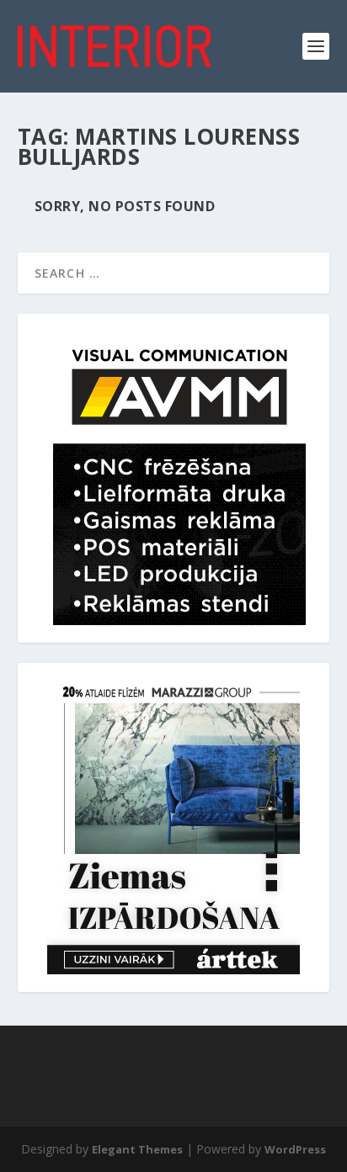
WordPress (295, 1149)
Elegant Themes (137, 1149)
